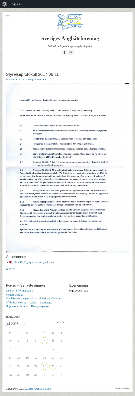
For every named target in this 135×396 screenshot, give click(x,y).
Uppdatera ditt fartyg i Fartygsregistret (27, 306)
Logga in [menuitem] (16, 3)
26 (52, 366)
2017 (11, 269)
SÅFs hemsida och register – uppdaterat (29, 302)
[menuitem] (4, 4)
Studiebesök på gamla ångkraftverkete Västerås (33, 298)
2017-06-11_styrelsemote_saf (31, 262)
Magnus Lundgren (37, 79)
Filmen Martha (14, 294)
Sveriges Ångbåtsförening (70, 38)
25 (44, 366)
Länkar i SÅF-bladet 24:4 (20, 290)
